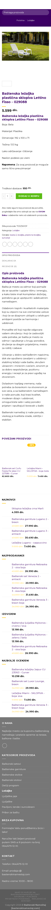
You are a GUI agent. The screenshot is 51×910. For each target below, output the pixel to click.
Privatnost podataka (17, 899)
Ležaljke (31, 20)
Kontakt (26, 901)
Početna (20, 20)
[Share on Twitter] (15, 244)
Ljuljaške (7, 801)
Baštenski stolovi (11, 780)
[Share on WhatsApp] (4, 244)
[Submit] (46, 12)
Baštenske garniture (14, 769)
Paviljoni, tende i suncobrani (18, 806)
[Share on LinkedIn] (30, 244)
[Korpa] (47, 4)
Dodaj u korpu (29, 196)
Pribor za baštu (10, 812)
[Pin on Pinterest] (25, 244)
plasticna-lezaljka (32, 235)
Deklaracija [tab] (9, 261)
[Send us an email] (4, 745)
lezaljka (21, 235)
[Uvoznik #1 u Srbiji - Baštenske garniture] (25, 4)
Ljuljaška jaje (9, 796)
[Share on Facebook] (9, 244)
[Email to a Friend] (20, 244)
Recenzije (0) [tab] (9, 266)
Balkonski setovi (11, 763)
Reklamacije (39, 899)
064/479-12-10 (10, 846)
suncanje (6, 238)
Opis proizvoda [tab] (11, 255)
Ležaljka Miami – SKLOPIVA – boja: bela (38, 469)
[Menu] (3, 4)
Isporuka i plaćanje (25, 896)
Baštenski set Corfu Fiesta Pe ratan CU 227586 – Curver (11, 471)
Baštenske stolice (12, 774)
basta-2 (13, 235)
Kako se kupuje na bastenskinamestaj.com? (25, 893)
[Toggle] (48, 769)
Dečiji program (10, 785)
